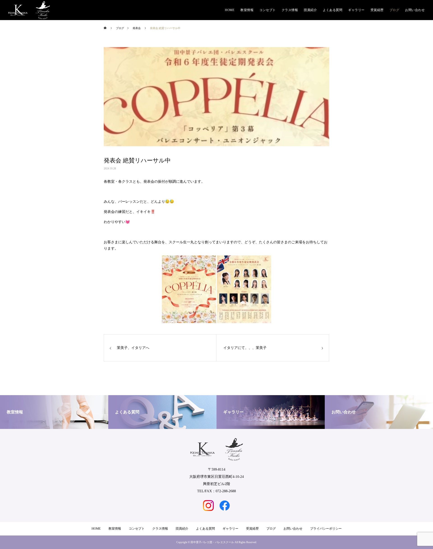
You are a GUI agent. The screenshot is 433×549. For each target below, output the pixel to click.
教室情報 (246, 10)
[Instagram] (208, 505)
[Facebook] (224, 505)
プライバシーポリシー (326, 528)
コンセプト (267, 10)
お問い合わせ (415, 10)
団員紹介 (310, 10)
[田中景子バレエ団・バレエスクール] (29, 10)
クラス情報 (290, 10)
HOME (230, 10)
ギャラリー (356, 10)
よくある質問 (332, 10)
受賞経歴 (377, 10)
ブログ (394, 10)
